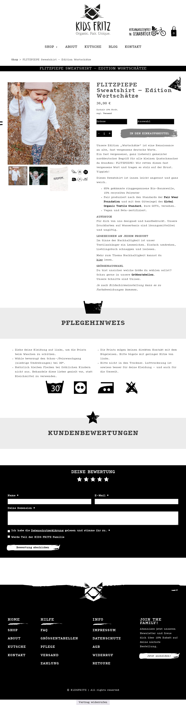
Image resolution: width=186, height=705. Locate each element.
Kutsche (92, 47)
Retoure (101, 663)
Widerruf (102, 655)
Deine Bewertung (93, 472)
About (71, 47)
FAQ (44, 630)
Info (97, 619)
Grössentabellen (59, 638)
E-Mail (102, 495)
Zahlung (50, 663)
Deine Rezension (21, 508)
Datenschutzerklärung (47, 530)
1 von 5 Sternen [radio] (79, 479)
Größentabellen (143, 275)
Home (14, 619)
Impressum (104, 630)
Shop (49, 47)
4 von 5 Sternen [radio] (99, 479)
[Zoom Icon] (49, 123)
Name (13, 495)
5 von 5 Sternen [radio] (106, 479)
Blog (113, 47)
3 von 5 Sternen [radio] (93, 479)
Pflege (48, 647)
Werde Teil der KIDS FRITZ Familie (37, 537)
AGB (96, 647)
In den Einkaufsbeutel (149, 133)
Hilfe (47, 619)
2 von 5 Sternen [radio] (86, 479)
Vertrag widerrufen (93, 702)
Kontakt (133, 47)
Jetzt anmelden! (159, 656)
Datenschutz (106, 638)
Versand (107, 113)
